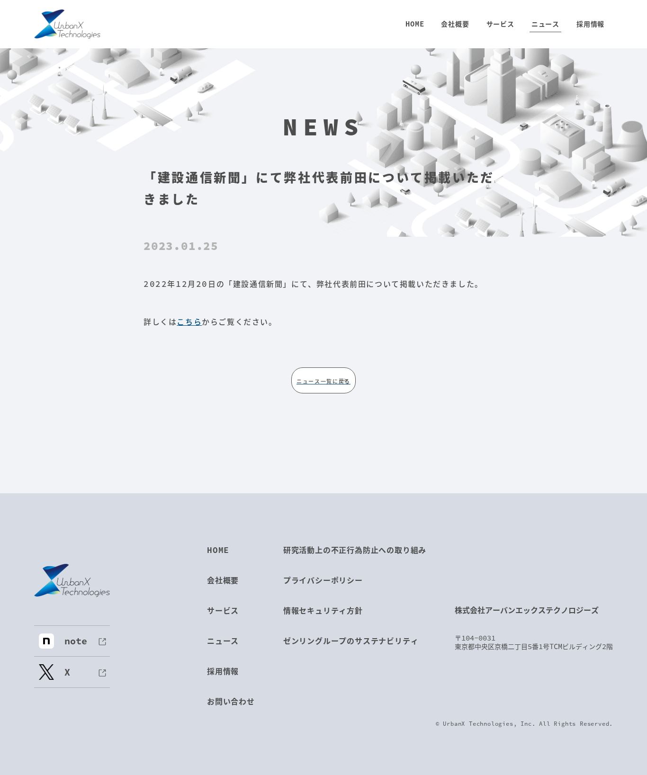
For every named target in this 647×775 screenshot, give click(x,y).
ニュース (223, 640)
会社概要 (223, 580)
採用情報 (223, 671)
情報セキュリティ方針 (323, 610)
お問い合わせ (231, 701)
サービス (223, 610)
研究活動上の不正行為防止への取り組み (354, 549)
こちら (189, 321)
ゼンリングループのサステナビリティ (351, 640)
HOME (218, 549)
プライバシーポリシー (323, 580)
